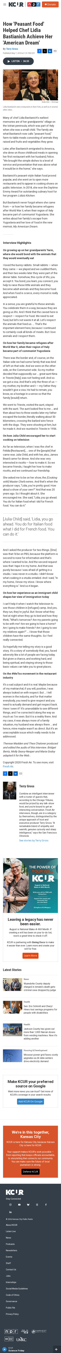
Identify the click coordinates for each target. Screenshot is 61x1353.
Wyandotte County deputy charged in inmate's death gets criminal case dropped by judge (40, 987)
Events (9, 1257)
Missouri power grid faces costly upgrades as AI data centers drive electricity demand (41, 1058)
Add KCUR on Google (30, 1101)
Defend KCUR (30, 1171)
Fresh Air (8, 766)
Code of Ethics (12, 1295)
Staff (8, 1263)
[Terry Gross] (9, 790)
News (26, 979)
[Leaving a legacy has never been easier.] (30, 885)
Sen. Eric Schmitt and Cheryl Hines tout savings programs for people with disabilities (40, 1009)
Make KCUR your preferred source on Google (30, 1083)
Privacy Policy (12, 1314)
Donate (51, 4)
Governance (11, 1301)
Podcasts (10, 1244)
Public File (10, 1308)
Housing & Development (35, 1050)
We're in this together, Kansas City (30, 1134)
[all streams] (57, 1349)
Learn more (30, 955)
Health (27, 1002)
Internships (11, 1282)
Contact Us (11, 1270)
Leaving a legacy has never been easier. (30, 921)
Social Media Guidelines (17, 1289)
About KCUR (11, 1225)
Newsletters (11, 1250)
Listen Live (11, 1231)
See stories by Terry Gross (33, 840)
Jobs (8, 1276)
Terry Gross (12, 48)
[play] (4, 1349)
